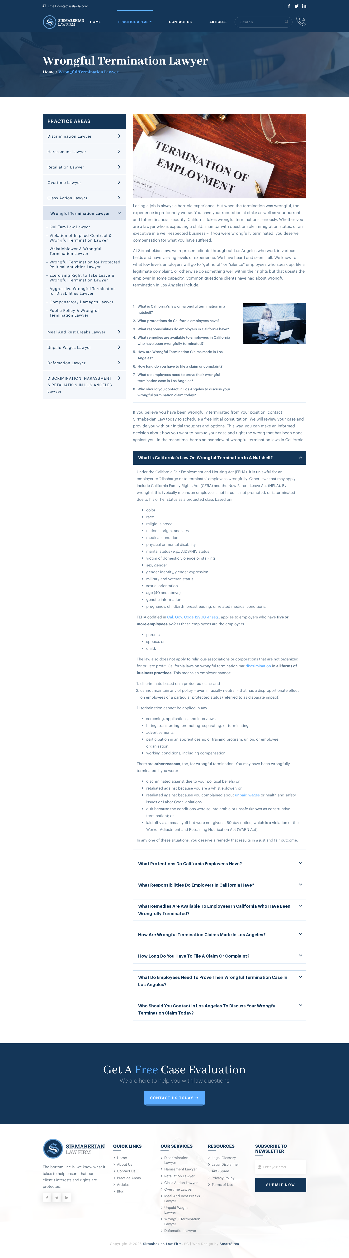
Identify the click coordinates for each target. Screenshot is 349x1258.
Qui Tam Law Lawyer (70, 226)
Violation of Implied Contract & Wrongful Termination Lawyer (81, 238)
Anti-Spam (220, 1171)
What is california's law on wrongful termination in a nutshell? (205, 457)
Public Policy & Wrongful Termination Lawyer (74, 313)
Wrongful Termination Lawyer (80, 213)
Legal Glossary (224, 1157)
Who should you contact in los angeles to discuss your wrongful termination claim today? (207, 1009)
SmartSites (229, 1243)
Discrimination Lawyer (69, 136)
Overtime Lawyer (64, 182)
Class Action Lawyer (67, 197)
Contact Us (180, 22)
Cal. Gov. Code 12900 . (193, 616)
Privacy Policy (223, 1177)
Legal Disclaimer (225, 1164)
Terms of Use (222, 1184)
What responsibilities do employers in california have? (196, 885)
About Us (124, 1164)
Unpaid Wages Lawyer (69, 347)
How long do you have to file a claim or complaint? (194, 956)
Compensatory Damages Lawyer (81, 301)
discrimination (258, 665)
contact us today (171, 1098)
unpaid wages (247, 794)
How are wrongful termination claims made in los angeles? (202, 934)
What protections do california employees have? (190, 863)
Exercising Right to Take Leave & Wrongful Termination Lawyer (82, 277)
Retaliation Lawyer (65, 166)
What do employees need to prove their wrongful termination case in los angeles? (212, 980)
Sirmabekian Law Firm (162, 1243)
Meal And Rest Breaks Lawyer (76, 331)
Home (95, 22)
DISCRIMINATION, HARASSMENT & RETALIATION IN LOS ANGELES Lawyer (79, 384)
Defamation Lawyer (66, 362)
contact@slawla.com (72, 6)
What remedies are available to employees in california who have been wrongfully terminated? (214, 909)
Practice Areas (133, 22)
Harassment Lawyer (66, 151)
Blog (120, 1191)
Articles (218, 22)
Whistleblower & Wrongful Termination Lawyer (75, 251)
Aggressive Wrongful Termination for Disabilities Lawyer (83, 291)
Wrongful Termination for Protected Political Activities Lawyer (85, 264)
